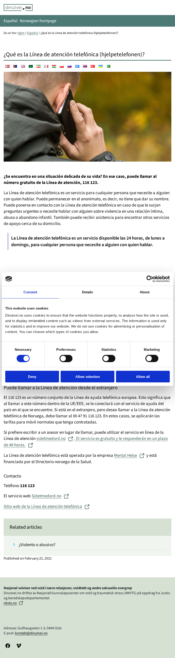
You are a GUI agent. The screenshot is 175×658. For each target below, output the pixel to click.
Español (32, 33)
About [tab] (145, 292)
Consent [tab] (30, 292)
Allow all (143, 377)
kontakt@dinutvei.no (31, 633)
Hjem (21, 33)
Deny (32, 377)
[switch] (65, 358)
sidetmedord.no (51, 439)
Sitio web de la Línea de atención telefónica (43, 506)
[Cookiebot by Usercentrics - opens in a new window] (150, 278)
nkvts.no (10, 603)
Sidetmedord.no (46, 496)
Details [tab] (87, 292)
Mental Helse (125, 455)
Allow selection (87, 377)
